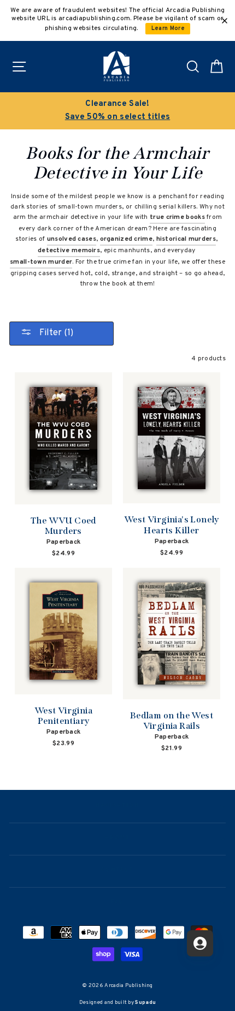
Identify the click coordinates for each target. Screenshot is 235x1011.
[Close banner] (225, 21)
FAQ (118, 902)
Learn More (168, 28)
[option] (117, 111)
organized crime (126, 239)
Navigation (117, 805)
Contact (117, 870)
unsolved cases (71, 239)
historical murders (186, 239)
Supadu (145, 1002)
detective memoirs (69, 250)
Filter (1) (55, 333)
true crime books (177, 217)
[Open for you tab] (200, 943)
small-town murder (41, 262)
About (117, 838)
